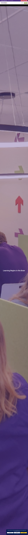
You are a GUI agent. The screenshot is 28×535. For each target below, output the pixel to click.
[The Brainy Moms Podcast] (25, 0)
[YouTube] (24, 0)
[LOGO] (4, 3)
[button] (22, 2)
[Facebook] (21, 0)
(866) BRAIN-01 (4, 0)
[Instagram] (22, 0)
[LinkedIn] (26, 0)
